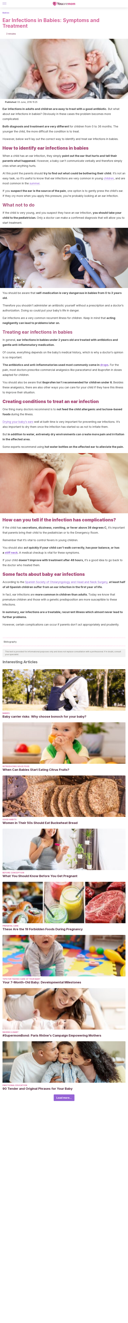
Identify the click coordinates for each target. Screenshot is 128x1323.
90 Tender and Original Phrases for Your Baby (37, 1089)
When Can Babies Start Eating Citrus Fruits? (35, 770)
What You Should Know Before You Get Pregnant (39, 876)
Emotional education (14, 1085)
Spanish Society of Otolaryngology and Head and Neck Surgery (66, 582)
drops (104, 364)
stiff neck (11, 552)
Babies (5, 13)
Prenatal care (10, 926)
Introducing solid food (15, 766)
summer (34, 183)
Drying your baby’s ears (17, 421)
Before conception (13, 872)
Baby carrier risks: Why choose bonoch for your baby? (44, 716)
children (109, 178)
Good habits (9, 819)
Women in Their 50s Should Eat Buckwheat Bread (40, 823)
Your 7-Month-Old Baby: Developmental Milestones (41, 982)
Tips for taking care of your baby (21, 979)
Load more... (64, 1097)
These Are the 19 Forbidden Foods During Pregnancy (42, 929)
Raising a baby (10, 1032)
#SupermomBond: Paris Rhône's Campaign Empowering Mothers (51, 1035)
